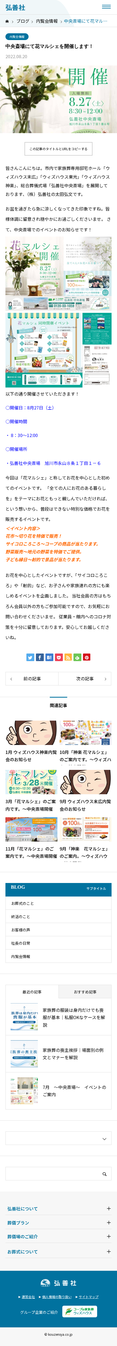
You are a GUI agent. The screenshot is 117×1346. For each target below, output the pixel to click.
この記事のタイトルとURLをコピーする (58, 148)
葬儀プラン (18, 1222)
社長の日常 (20, 943)
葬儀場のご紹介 (22, 1236)
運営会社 (28, 1296)
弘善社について (22, 1208)
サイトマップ (88, 1296)
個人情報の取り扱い (57, 1296)
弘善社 (15, 7)
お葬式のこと (22, 903)
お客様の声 (20, 930)
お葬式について (22, 1251)
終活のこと (20, 916)
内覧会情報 (17, 36)
